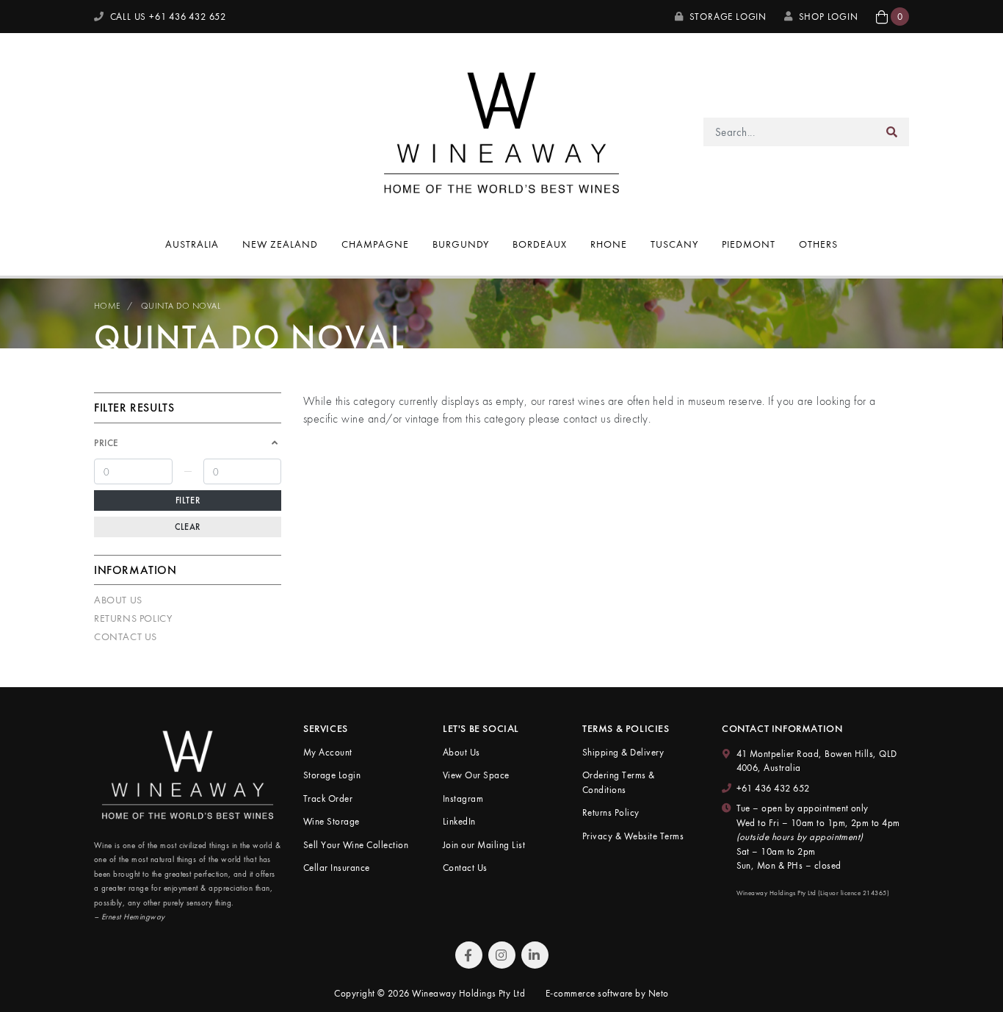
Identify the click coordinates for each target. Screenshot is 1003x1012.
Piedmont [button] (748, 244)
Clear (187, 527)
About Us (118, 599)
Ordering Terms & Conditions (618, 782)
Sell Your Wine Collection (355, 845)
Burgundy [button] (461, 244)
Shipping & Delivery (623, 752)
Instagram (463, 798)
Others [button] (818, 244)
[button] (892, 16)
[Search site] (892, 132)
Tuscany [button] (674, 244)
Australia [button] (192, 244)
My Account (327, 752)
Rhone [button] (608, 244)
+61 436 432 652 (773, 788)
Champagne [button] (375, 244)
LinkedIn (459, 821)
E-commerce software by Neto (607, 993)
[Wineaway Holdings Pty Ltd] (501, 130)
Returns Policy (133, 618)
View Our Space (476, 775)
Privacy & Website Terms (633, 836)
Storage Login (727, 16)
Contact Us (125, 636)
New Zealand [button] (280, 244)
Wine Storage (331, 821)
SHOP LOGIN (828, 16)
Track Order (327, 798)
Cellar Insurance (336, 867)
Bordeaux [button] (540, 244)
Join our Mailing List (484, 845)
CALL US (166, 16)
